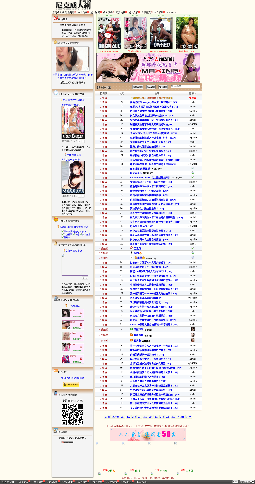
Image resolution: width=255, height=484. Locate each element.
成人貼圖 (95, 12)
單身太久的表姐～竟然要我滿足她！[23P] (151, 244)
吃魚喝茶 (70, 12)
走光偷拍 (121, 12)
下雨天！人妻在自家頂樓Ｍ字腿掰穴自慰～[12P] (155, 399)
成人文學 (134, 12)
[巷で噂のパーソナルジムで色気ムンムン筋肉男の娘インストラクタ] (73, 138)
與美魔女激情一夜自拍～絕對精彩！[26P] (151, 315)
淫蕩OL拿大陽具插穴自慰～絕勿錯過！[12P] (153, 133)
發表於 (103, 93)
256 (151, 417)
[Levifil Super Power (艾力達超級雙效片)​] (193, 177)
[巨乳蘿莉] (66, 339)
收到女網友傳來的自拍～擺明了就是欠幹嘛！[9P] (156, 368)
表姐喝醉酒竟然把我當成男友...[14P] (149, 302)
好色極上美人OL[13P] (141, 226)
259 (167, 417)
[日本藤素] (85, 234)
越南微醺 (138, 335)
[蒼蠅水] (66, 237)
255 (145, 417)
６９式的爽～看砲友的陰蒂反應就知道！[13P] (154, 408)
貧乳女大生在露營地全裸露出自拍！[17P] (151, 213)
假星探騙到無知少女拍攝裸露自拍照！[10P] (153, 199)
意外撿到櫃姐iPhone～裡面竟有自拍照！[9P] (153, 293)
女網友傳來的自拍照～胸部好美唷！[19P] (151, 182)
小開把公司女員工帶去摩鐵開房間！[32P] (151, 284)
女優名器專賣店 (74, 251)
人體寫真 (146, 12)
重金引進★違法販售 (71, 159)
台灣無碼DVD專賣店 (74, 100)
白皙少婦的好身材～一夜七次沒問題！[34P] (153, 276)
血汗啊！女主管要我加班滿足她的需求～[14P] (154, 280)
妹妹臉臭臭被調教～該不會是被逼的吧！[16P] (154, 120)
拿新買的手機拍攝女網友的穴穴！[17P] (150, 350)
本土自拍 (83, 12)
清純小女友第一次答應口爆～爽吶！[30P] (151, 307)
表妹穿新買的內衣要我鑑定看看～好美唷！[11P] (155, 160)
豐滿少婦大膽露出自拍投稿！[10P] (148, 146)
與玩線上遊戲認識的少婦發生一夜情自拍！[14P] (155, 394)
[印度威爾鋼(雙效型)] (193, 168)
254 (139, 417)
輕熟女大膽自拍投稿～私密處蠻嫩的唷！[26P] (154, 289)
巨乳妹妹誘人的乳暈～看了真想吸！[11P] (151, 311)
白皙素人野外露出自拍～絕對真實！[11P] (151, 111)
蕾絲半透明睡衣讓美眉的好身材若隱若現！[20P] (155, 204)
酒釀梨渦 (138, 329)
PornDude (171, 12)
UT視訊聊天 (73, 306)
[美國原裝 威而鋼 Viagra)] (74, 231)
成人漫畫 (108, 12)
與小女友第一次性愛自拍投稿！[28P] (149, 239)
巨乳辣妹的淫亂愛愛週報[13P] (145, 298)
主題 (157, 93)
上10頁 (115, 417)
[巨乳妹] (193, 248)
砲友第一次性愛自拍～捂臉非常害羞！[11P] (153, 320)
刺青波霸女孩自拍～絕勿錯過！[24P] (149, 267)
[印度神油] (67, 234)
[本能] (76, 234)
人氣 (121, 93)
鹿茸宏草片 (136, 173)
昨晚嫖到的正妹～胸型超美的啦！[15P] (150, 151)
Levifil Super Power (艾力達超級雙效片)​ (150, 177)
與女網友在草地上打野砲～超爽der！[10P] (152, 115)
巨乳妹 (137, 248)
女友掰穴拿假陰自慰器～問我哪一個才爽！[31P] (155, 222)
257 (156, 417)
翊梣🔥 (137, 253)
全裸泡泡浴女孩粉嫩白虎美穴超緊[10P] (150, 363)
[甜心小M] (66, 351)
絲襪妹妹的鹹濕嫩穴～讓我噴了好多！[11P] (153, 137)
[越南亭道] (66, 362)
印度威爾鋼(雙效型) (140, 168)
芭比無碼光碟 (74, 155)
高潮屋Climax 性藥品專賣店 (73, 227)
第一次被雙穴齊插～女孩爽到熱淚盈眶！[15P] (154, 403)
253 (134, 417)
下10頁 (180, 417)
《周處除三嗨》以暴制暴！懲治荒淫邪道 (151, 98)
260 (173, 417)
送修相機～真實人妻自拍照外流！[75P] (150, 155)
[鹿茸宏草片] (193, 173)
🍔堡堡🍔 (139, 257)
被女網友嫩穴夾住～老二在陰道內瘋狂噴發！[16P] (156, 217)
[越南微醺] (193, 336)
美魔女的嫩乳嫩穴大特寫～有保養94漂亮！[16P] (155, 129)
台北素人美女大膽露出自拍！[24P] (148, 381)
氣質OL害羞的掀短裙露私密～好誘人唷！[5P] (154, 107)
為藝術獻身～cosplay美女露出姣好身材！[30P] (154, 102)
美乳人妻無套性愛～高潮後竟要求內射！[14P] (154, 235)
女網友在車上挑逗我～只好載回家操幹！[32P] (154, 385)
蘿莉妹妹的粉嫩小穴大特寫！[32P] (148, 377)
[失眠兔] (66, 316)
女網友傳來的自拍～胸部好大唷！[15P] (150, 142)
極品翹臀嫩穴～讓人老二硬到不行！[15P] (151, 186)
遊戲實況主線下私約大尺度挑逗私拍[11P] (151, 124)
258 (162, 417)
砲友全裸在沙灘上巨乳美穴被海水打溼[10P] (153, 164)
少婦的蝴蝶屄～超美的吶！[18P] (147, 354)
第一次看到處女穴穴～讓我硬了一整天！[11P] (154, 346)
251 (123, 417)
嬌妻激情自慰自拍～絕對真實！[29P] (149, 191)
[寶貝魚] (193, 341)
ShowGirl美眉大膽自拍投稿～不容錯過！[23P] (154, 324)
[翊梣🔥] (193, 253)
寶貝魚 (137, 340)
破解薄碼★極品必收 (71, 105)
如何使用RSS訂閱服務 (72, 378)
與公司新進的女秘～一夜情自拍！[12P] (150, 359)
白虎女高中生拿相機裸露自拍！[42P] (149, 195)
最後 (188, 417)
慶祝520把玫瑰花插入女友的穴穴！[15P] (151, 271)
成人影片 (159, 12)
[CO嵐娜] (66, 328)
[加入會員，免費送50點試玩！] (148, 440)
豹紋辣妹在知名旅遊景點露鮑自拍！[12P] (151, 390)
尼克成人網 (58, 12)
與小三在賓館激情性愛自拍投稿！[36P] (150, 230)
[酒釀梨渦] (193, 330)
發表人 (192, 93)
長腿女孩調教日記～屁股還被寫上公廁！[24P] (154, 372)
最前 (107, 417)
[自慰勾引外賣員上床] (73, 192)
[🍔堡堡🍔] (193, 257)
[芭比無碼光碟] (148, 81)
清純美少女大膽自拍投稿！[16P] (147, 208)
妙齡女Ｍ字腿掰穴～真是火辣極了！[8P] (151, 262)
